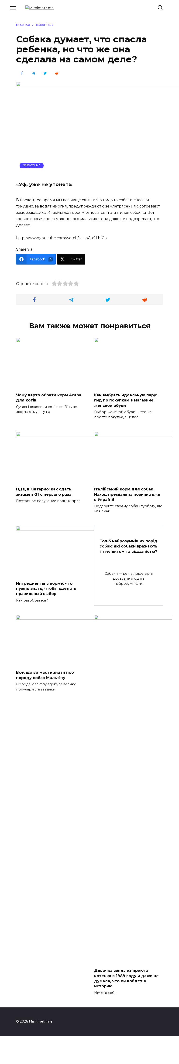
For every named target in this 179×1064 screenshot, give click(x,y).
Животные (31, 165)
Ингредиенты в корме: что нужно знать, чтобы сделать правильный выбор (46, 588)
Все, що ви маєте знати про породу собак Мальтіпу (45, 675)
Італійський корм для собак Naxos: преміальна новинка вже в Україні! (127, 494)
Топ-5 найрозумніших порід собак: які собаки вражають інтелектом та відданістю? (129, 546)
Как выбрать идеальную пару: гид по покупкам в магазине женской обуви (125, 400)
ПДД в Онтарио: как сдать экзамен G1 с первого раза (43, 491)
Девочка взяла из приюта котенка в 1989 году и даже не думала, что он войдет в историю (126, 978)
